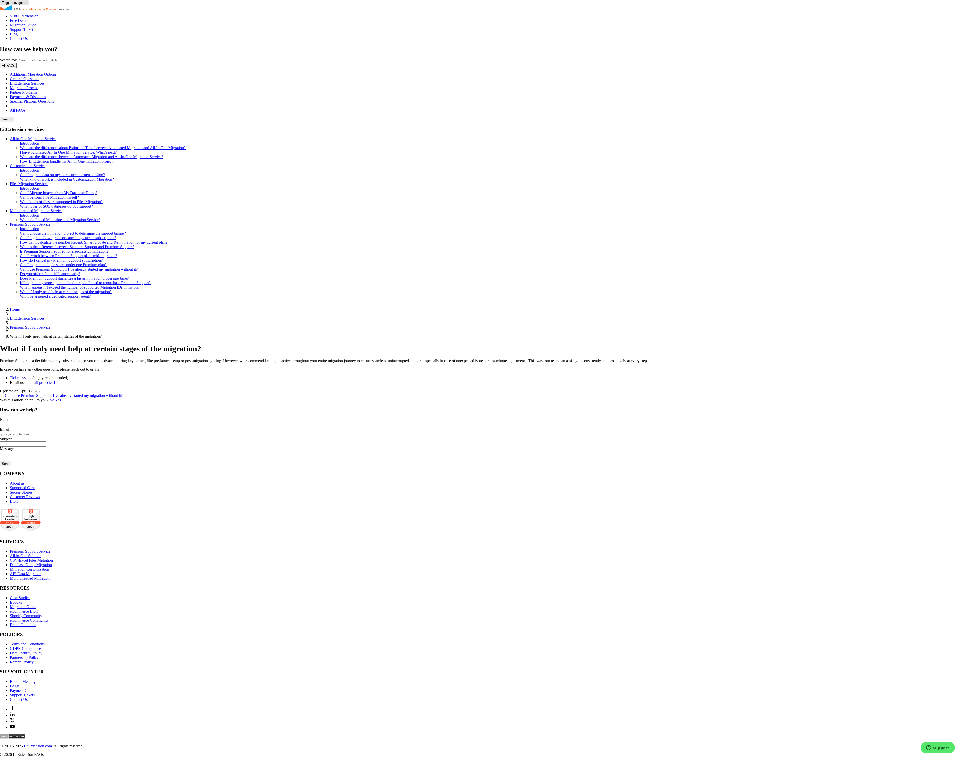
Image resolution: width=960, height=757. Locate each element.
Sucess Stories (21, 492)
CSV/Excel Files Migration (31, 560)
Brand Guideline (23, 625)
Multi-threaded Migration (30, 578)
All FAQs (18, 110)
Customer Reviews (25, 497)
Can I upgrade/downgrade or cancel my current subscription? (68, 238)
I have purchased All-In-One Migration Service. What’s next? (68, 152)
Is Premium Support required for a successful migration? (64, 251)
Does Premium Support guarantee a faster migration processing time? (74, 278)
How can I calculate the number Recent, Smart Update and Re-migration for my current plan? (94, 242)
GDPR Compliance (25, 648)
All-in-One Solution (26, 556)
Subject (6, 439)
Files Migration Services (29, 184)
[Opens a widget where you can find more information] (937, 748)
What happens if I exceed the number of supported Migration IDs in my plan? (81, 287)
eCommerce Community (29, 620)
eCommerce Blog (24, 611)
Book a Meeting (23, 681)
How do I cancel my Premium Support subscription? (61, 260)
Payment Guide (22, 690)
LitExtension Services (27, 83)
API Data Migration (26, 574)
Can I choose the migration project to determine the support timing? (73, 233)
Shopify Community (26, 616)
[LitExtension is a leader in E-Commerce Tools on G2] (10, 532)
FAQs (15, 686)
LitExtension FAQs (480, 7)
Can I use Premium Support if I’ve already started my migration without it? (79, 269)
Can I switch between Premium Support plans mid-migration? (68, 256)
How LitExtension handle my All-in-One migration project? (67, 161)
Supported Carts (23, 488)
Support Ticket (21, 29)
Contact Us (19, 38)
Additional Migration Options (33, 74)
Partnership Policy (24, 657)
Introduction (29, 143)
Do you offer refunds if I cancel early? (50, 274)
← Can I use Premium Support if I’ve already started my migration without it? (61, 395)
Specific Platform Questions (32, 101)
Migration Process (24, 88)
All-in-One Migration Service (33, 139)
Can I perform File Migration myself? (49, 197)
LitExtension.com (38, 746)
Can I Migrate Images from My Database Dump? (59, 193)
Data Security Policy (26, 653)
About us (17, 483)
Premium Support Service (30, 224)
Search (7, 119)
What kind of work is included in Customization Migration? (67, 179)
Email (4, 429)
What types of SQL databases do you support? (56, 206)
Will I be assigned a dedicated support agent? (55, 296)
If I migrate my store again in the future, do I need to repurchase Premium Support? (85, 283)
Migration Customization (29, 569)
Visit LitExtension (24, 16)
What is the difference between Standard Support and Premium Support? (77, 247)
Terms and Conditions (27, 644)
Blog (14, 34)
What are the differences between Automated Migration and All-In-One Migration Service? (91, 157)
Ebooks (16, 602)
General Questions (24, 79)
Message (7, 449)
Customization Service (28, 166)
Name (5, 419)
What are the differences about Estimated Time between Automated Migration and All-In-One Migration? (103, 148)
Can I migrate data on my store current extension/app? (62, 175)
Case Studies (20, 598)
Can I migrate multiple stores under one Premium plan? (63, 265)
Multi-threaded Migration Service (36, 211)
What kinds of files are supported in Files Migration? (61, 202)
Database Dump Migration (31, 565)
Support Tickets (22, 695)
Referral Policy (22, 662)
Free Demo (19, 20)
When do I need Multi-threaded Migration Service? (60, 220)
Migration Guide (23, 25)
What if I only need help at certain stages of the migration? (66, 292)
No (52, 400)
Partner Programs (23, 92)
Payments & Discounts (28, 97)
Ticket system (21, 378)
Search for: (8, 60)
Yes (58, 400)
